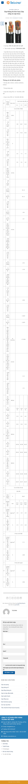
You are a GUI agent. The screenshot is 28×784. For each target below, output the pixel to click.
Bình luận (5, 631)
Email (4, 651)
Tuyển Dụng (6, 746)
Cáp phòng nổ (5, 687)
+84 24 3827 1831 (14, 731)
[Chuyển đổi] (26, 684)
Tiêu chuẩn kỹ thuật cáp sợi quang (10, 707)
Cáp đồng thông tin (14, 9)
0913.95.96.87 (11, 729)
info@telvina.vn (11, 726)
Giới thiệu (5, 743)
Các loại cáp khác (5, 704)
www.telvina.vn (12, 736)
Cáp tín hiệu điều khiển (7, 693)
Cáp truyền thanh (5, 696)
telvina (20, 18)
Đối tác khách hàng (8, 751)
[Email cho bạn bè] (15, 598)
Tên (4, 644)
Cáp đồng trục (5, 699)
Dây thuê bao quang (6, 702)
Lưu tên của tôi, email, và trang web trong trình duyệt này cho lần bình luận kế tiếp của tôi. (14, 667)
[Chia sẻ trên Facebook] (10, 598)
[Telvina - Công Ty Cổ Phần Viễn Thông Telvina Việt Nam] (14, 2)
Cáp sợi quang (5, 684)
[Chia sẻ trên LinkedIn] (20, 598)
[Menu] (2, 2)
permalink (17, 604)
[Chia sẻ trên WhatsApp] (7, 598)
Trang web (5, 658)
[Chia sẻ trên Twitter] (12, 598)
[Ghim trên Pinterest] (18, 598)
